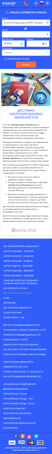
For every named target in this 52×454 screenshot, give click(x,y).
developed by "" (26, 450)
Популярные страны (15, 393)
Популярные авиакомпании (19, 423)
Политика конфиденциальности (21, 334)
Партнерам (9, 302)
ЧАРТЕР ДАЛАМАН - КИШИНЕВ (18, 275)
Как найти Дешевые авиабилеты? (22, 376)
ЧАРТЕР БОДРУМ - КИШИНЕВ (18, 265)
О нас (6, 298)
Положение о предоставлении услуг (24, 329)
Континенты (10, 428)
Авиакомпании (12, 418)
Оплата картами (12, 312)
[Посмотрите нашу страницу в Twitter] (36, 436)
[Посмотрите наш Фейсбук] (16, 436)
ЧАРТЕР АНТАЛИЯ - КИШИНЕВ (18, 256)
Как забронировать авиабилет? (21, 246)
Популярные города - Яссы (19, 403)
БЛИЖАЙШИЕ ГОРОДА (18, 58)
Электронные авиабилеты (18, 361)
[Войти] (36, 3)
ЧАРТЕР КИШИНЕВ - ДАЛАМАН (18, 270)
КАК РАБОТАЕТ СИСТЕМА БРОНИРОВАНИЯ (24, 349)
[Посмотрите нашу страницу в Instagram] (29, 436)
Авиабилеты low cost (15, 366)
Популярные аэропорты (17, 413)
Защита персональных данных (21, 344)
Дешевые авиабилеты (15, 389)
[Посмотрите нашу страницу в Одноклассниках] (22, 436)
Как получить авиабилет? (17, 293)
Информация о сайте (15, 339)
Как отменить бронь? (15, 288)
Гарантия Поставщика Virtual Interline (24, 354)
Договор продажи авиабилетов (21, 325)
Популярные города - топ (18, 398)
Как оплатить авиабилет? (17, 307)
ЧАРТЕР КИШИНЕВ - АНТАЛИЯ (18, 251)
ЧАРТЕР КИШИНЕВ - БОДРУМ (18, 261)
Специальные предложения (19, 384)
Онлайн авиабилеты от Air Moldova (23, 371)
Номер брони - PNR (13, 317)
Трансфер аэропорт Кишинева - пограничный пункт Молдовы (21, 282)
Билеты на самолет (14, 408)
